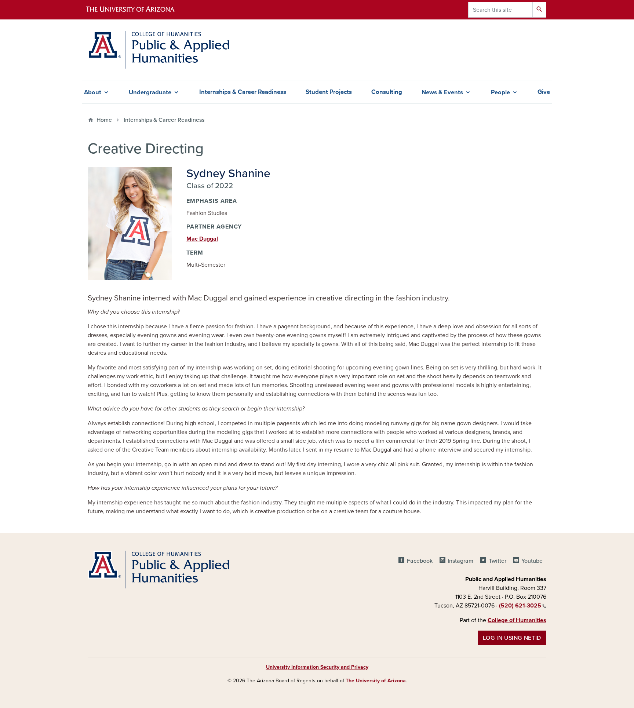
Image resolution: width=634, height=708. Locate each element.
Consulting (386, 92)
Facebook (419, 561)
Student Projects (329, 92)
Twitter (497, 561)
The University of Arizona (376, 681)
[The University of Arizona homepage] (136, 9)
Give (544, 92)
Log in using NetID (512, 638)
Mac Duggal (202, 238)
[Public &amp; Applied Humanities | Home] (160, 50)
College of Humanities (517, 620)
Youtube (532, 561)
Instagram (460, 561)
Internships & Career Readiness (242, 92)
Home (104, 120)
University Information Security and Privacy (317, 667)
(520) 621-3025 (520, 605)
